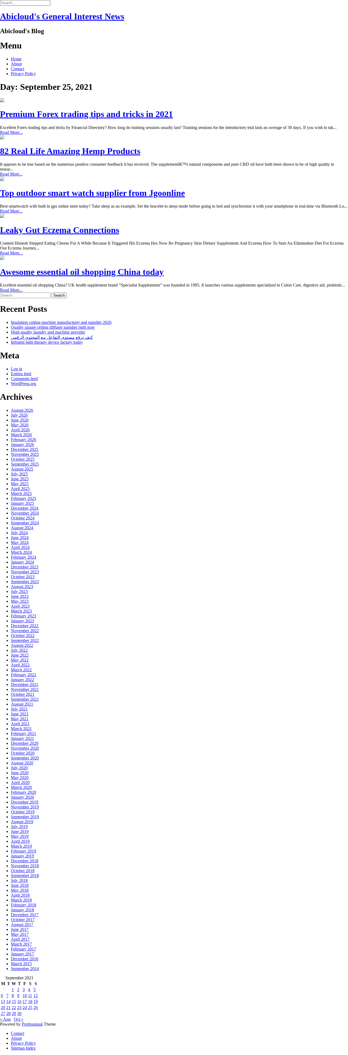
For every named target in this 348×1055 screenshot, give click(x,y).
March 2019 (21, 846)
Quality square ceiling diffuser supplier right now (53, 327)
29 (14, 1013)
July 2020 (19, 767)
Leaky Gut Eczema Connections (59, 230)
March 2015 (21, 963)
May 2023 (20, 601)
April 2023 (20, 606)
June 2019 (20, 831)
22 (14, 1007)
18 (30, 1001)
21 (8, 1007)
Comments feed (24, 378)
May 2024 (20, 542)
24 (25, 1007)
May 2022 (20, 660)
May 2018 (20, 890)
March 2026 (21, 434)
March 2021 (21, 728)
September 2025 (25, 464)
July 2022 (19, 650)
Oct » (18, 1019)
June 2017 (20, 929)
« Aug (5, 1019)
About (16, 63)
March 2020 (21, 787)
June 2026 (20, 420)
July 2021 (19, 709)
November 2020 (25, 748)
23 (19, 1007)
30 (19, 1013)
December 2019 (24, 802)
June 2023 (20, 596)
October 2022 (23, 635)
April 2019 (20, 841)
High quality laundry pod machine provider (48, 332)
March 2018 (21, 900)
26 (35, 1007)
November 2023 (25, 572)
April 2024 (20, 547)
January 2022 (22, 679)
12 (35, 995)
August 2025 (22, 469)
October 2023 (23, 576)
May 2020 (20, 777)
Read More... (11, 132)
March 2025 (21, 493)
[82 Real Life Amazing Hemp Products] (2, 138)
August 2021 (22, 704)
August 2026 (22, 410)
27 (3, 1013)
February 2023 (23, 616)
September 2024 (25, 523)
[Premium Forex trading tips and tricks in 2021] (2, 101)
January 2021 (22, 738)
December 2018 (24, 861)
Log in (16, 369)
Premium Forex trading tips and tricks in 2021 (86, 114)
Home (16, 59)
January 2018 (22, 910)
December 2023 (24, 567)
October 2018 (23, 870)
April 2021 (20, 723)
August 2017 (22, 924)
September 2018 (25, 875)
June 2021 (20, 714)
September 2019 (25, 816)
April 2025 (20, 488)
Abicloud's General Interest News (62, 16)
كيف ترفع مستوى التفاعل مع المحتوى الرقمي (52, 337)
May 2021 (20, 718)
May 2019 (20, 836)
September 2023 (25, 581)
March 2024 (21, 552)
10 (25, 995)
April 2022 (20, 665)
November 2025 (25, 454)
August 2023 (22, 586)
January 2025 (22, 503)
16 (19, 1001)
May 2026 (20, 425)
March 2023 (21, 611)
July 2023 (19, 591)
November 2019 (25, 807)
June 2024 (20, 537)
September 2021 (25, 699)
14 (8, 1001)
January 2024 (22, 562)
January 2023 (22, 621)
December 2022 (24, 625)
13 (3, 1001)
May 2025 (20, 483)
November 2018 (25, 865)
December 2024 (24, 508)
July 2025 (19, 474)
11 (30, 995)
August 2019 (22, 821)
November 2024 (25, 513)
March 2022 (21, 670)
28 (8, 1013)
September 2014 (25, 968)
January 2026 (22, 444)
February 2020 (23, 792)
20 (3, 1007)
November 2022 (25, 630)
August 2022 (22, 645)
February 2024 (23, 557)
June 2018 (20, 885)
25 (30, 1007)
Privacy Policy (23, 73)
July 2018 (19, 880)
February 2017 (23, 949)
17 (25, 1001)
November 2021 (25, 689)
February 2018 (23, 905)
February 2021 (23, 733)
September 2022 (25, 640)
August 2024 (22, 527)
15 (14, 1001)
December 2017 (24, 914)
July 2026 (19, 415)
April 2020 (20, 782)
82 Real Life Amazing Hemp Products (70, 151)
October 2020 (23, 753)
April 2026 (20, 429)
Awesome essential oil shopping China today (82, 272)
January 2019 (22, 856)
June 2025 (20, 478)
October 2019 (23, 812)
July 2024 (19, 532)
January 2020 (22, 797)
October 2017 (23, 919)
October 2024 (23, 518)
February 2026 (23, 439)
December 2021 (24, 684)
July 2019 (19, 826)
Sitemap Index (23, 1048)
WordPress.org (23, 383)
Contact (17, 68)
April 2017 (20, 939)
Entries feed (21, 373)
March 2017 (21, 944)
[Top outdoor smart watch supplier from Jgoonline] (2, 179)
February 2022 (23, 674)
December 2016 (24, 958)
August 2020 (22, 763)
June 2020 (20, 772)
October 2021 (23, 694)
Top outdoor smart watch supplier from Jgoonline (92, 193)
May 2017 (20, 934)
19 (35, 1001)
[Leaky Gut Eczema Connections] (2, 216)
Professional (32, 1024)
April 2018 (20, 895)
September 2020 (25, 758)
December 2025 (24, 449)
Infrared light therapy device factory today (47, 342)
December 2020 (24, 743)
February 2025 (23, 498)
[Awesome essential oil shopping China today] (2, 258)
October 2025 (23, 459)
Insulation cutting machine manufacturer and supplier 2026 (61, 322)
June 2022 (20, 655)
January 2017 (22, 954)
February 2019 (23, 851)
